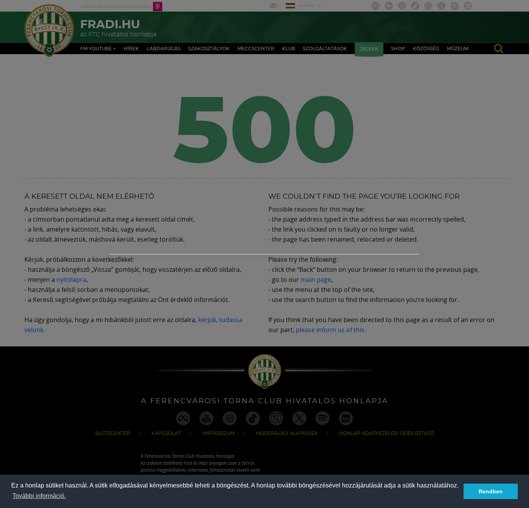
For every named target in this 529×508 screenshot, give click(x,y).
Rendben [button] (491, 491)
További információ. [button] (39, 496)
